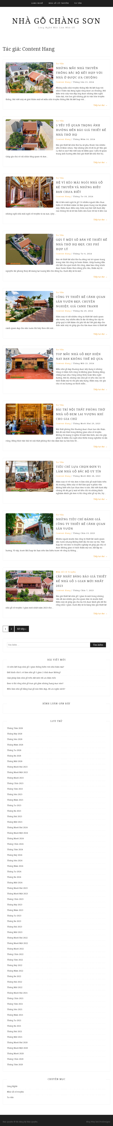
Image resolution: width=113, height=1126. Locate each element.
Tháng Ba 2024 (14, 877)
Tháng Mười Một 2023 (17, 894)
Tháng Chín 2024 (15, 844)
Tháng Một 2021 (14, 1037)
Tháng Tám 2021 (15, 1004)
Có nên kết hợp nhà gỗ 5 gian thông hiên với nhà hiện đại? (35, 667)
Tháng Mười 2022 (15, 949)
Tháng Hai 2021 (14, 1031)
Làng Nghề (37, 3)
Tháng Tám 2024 (15, 849)
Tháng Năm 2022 (15, 971)
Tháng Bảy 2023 (14, 905)
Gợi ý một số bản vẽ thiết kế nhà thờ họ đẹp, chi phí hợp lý (81, 244)
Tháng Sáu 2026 (14, 739)
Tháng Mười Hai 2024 (17, 827)
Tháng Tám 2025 (15, 789)
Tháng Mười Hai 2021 (17, 993)
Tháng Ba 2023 (14, 921)
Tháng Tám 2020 (15, 1064)
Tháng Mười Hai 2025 (17, 767)
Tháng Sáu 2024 (14, 860)
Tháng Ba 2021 (14, 1026)
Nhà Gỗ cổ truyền (59, 3)
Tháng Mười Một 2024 (17, 833)
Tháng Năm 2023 (15, 910)
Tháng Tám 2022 (15, 960)
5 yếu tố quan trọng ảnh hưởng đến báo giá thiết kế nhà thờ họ (81, 130)
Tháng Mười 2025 (15, 778)
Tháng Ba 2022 (14, 976)
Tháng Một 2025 (14, 822)
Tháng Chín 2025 (15, 783)
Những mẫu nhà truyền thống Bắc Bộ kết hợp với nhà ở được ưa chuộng (79, 72)
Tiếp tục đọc (100, 105)
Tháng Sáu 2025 (14, 794)
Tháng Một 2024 (14, 882)
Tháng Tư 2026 (14, 750)
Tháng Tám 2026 (15, 728)
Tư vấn (78, 3)
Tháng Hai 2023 (14, 927)
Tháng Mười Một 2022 (17, 943)
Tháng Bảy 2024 (14, 855)
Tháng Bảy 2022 (14, 965)
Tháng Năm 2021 (15, 1015)
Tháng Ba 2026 (14, 756)
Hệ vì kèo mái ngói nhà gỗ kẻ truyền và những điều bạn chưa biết (79, 187)
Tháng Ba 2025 (14, 811)
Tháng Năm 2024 (15, 866)
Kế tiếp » (21, 629)
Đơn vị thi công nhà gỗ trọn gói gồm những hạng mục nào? (35, 683)
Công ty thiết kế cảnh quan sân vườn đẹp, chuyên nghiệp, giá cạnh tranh (80, 301)
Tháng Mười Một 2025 (17, 772)
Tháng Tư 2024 (14, 871)
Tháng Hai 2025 (14, 816)
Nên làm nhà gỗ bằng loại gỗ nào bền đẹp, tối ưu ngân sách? (36, 689)
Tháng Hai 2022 (14, 982)
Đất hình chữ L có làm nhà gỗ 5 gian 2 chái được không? (34, 672)
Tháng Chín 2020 (15, 1059)
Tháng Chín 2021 (15, 998)
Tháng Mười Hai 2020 (17, 1042)
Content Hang (63, 82)
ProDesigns (104, 1122)
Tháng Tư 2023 (14, 916)
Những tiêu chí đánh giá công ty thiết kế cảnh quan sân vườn (80, 524)
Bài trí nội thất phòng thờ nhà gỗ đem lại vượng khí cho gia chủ (80, 414)
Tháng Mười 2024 (15, 838)
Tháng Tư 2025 (14, 805)
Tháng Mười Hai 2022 (17, 938)
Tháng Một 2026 (14, 761)
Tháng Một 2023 (14, 932)
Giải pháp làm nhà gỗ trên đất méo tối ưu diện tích (31, 678)
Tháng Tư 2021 (14, 1020)
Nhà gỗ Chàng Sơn (56, 21)
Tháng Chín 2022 (15, 954)
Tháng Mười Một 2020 (17, 1048)
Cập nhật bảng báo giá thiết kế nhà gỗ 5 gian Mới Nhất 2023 (81, 581)
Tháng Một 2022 (14, 987)
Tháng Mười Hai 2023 (17, 888)
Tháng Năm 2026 (15, 745)
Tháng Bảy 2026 (14, 734)
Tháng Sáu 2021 (14, 1009)
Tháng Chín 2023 (15, 899)
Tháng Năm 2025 (15, 800)
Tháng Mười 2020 (15, 1053)
